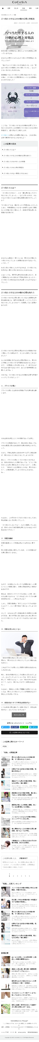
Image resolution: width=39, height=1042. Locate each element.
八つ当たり (5, 135)
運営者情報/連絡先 (33, 1032)
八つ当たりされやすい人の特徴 (14, 161)
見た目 (16, 8)
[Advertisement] (19, 235)
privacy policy (22, 1032)
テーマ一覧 (13, 1032)
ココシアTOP (5, 1032)
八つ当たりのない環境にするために (16, 173)
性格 (23, 8)
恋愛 (9, 8)
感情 (30, 8)
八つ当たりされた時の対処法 (14, 167)
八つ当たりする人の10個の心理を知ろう (17, 155)
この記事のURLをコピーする (20, 732)
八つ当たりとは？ (10, 149)
